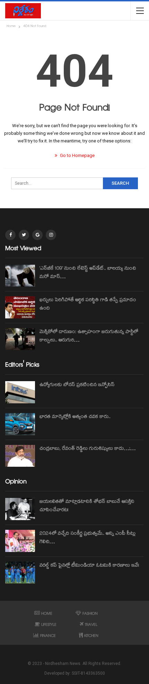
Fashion (90, 614)
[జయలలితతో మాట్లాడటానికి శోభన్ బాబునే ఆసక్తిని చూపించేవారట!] (20, 509)
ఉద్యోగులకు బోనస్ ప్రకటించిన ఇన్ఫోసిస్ (77, 385)
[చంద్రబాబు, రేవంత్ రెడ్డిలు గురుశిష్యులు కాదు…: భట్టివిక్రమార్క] (20, 456)
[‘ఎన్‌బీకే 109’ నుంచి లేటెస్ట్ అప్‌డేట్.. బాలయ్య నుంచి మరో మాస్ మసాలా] (20, 276)
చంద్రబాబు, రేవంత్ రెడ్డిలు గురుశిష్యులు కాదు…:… (87, 449)
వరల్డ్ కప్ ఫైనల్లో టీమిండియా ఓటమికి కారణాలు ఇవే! (89, 566)
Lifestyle (48, 625)
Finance (48, 636)
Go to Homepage (77, 155)
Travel (91, 625)
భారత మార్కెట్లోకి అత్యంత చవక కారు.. (75, 417)
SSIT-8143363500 (88, 673)
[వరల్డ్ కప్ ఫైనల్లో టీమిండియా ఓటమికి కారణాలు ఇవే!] (20, 573)
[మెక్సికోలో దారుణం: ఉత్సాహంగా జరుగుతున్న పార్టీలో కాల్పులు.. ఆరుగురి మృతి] (20, 339)
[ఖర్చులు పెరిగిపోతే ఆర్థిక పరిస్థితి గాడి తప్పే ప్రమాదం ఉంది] (20, 307)
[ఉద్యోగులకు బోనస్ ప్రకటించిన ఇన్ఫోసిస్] (20, 392)
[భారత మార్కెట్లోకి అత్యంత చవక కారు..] (20, 424)
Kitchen (91, 636)
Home (46, 614)
